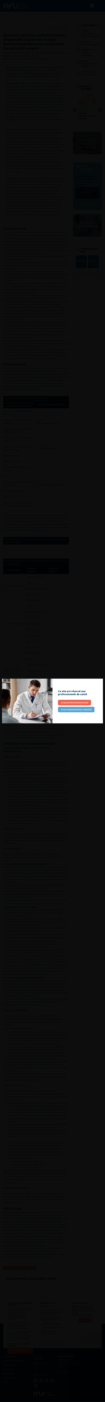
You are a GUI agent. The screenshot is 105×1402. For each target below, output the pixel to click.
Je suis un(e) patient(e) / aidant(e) (76, 709)
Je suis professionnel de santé (74, 702)
